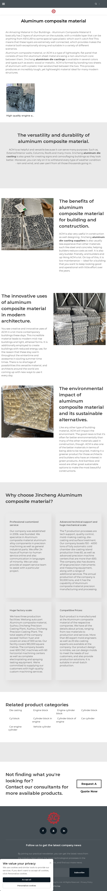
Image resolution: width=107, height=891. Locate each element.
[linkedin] (63, 830)
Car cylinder (87, 718)
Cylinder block (89, 710)
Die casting (15, 710)
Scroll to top (55, 886)
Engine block (40, 710)
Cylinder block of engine (66, 720)
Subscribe (79, 872)
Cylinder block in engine (42, 720)
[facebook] (43, 830)
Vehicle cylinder (42, 726)
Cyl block (14, 718)
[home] (54, 11)
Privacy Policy (87, 882)
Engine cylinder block (65, 712)
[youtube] (53, 830)
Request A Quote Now (89, 785)
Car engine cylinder (15, 728)
